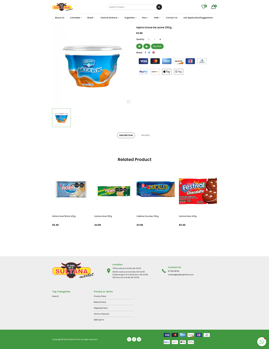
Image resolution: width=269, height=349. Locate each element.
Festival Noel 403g (188, 216)
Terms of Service (101, 314)
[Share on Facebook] (145, 52)
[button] (261, 341)
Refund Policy (100, 302)
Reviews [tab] (145, 135)
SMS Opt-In (99, 319)
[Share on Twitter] (149, 52)
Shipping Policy (101, 308)
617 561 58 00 (173, 271)
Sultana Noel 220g (103, 216)
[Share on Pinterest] (153, 52)
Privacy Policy (100, 296)
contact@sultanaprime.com (181, 274)
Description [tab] (126, 135)
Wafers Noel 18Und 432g (64, 216)
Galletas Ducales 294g (148, 216)
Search (55, 296)
